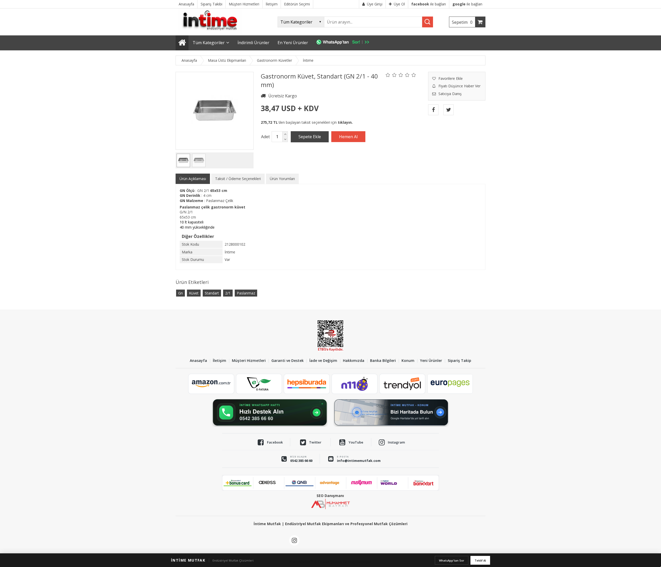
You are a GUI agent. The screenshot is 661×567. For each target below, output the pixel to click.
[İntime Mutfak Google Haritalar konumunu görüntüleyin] (391, 412)
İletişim (219, 361)
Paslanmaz (246, 293)
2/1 (228, 293)
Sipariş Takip (459, 361)
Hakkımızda (353, 361)
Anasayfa (198, 361)
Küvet (194, 293)
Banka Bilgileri (383, 361)
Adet (265, 136)
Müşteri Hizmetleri (249, 361)
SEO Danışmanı (330, 495)
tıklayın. (345, 122)
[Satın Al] (348, 136)
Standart (212, 293)
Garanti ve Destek (287, 361)
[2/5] (391, 75)
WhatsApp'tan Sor (451, 560)
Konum (408, 361)
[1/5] (388, 75)
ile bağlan (428, 4)
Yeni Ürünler (431, 361)
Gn (180, 293)
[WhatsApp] (345, 42)
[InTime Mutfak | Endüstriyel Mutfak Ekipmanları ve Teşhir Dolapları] (212, 32)
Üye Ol (399, 4)
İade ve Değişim (323, 361)
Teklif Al (480, 560)
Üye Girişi (374, 4)
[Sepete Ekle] (310, 136)
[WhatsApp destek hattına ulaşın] (270, 412)
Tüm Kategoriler (209, 42)
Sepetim (462, 22)
